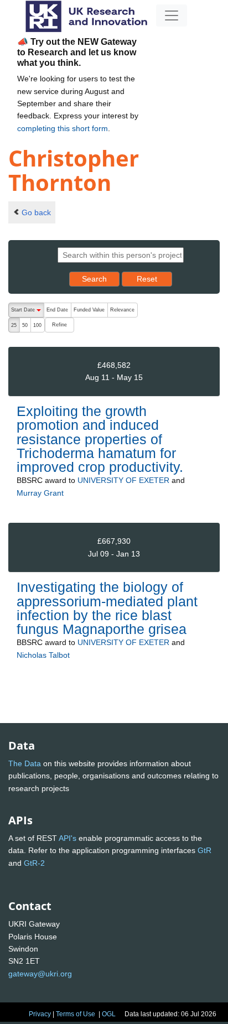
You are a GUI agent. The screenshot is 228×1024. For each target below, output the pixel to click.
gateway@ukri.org (40, 973)
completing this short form (62, 128)
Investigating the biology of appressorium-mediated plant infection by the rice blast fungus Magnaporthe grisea (107, 608)
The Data (24, 763)
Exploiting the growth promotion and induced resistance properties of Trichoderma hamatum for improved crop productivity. (100, 439)
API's (67, 838)
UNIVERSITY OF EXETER (123, 480)
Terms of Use (75, 1014)
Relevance (122, 310)
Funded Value (89, 310)
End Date (57, 310)
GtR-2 (34, 863)
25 (14, 325)
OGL (109, 1014)
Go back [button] (36, 212)
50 (25, 325)
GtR (204, 850)
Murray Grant (40, 492)
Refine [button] (59, 325)
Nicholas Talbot (43, 655)
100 (37, 325)
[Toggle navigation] (171, 15)
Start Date (27, 312)
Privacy (40, 1014)
